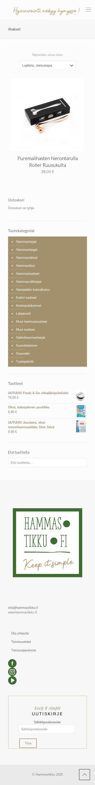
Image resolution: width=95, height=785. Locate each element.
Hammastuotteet (27, 273)
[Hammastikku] (47, 9)
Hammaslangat (26, 250)
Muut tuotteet (25, 329)
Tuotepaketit (25, 361)
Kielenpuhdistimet (28, 305)
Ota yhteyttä (20, 633)
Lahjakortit (23, 313)
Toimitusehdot (21, 642)
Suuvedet (22, 353)
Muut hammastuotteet (31, 321)
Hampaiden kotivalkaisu (33, 289)
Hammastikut (25, 265)
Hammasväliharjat (28, 281)
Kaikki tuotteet (26, 297)
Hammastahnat (27, 257)
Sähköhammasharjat (30, 337)
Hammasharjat (26, 242)
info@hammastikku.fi (23, 608)
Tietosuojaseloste (23, 650)
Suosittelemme (26, 345)
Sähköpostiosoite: (47, 722)
